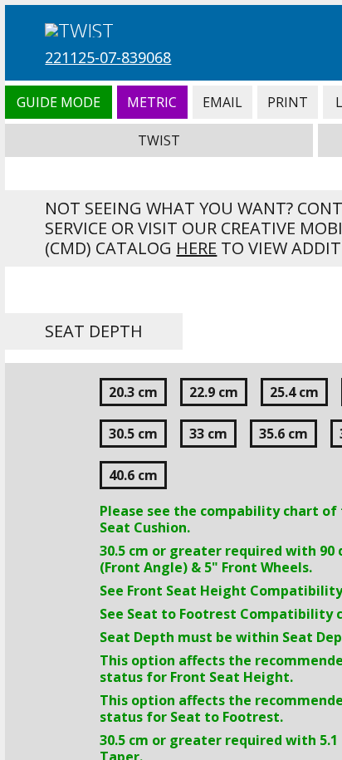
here (196, 248)
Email (222, 102)
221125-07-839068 (108, 57)
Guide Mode (58, 102)
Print (287, 102)
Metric (152, 102)
